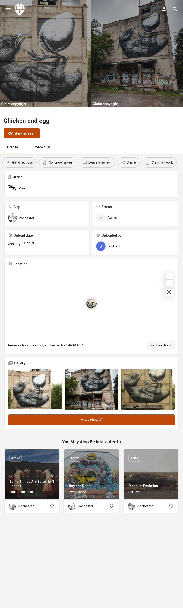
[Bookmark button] (52, 506)
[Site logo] (20, 10)
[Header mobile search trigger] (175, 9)
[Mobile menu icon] (8, 9)
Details (12, 147)
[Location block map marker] (91, 304)
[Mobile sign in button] (164, 9)
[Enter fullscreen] (169, 292)
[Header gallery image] (46, 53)
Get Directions (160, 345)
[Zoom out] (169, 282)
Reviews (41, 147)
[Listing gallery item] (35, 389)
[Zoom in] (169, 276)
